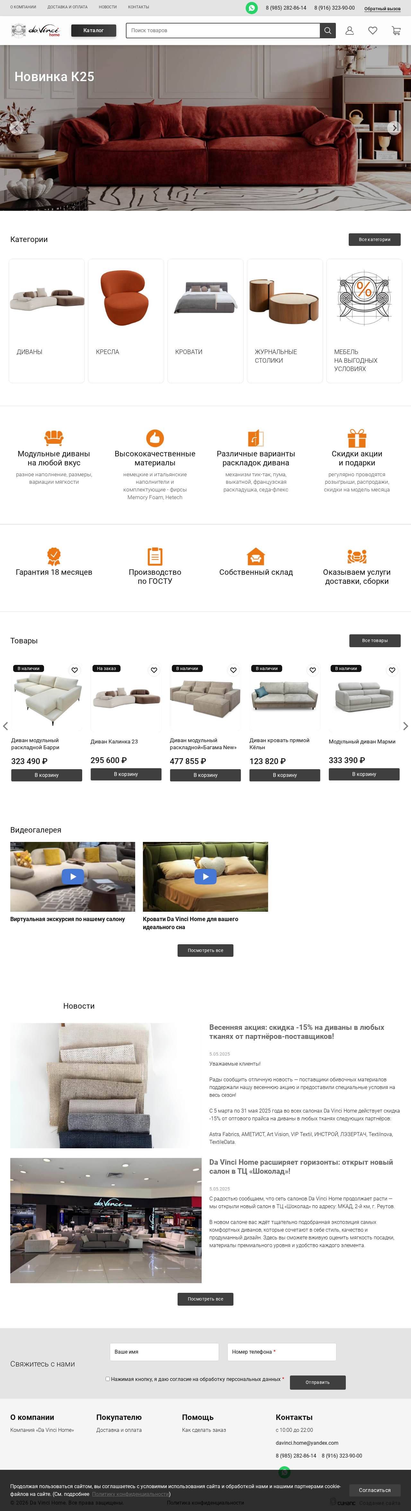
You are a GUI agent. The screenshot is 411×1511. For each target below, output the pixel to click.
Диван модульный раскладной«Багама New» (203, 744)
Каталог (93, 30)
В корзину (47, 775)
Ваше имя (126, 1352)
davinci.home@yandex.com (307, 1443)
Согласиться (375, 1490)
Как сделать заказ (204, 1430)
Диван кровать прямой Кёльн (279, 744)
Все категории (374, 239)
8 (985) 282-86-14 (286, 8)
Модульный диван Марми (362, 741)
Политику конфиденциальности (130, 1494)
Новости (108, 7)
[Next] (394, 128)
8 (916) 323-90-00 (334, 8)
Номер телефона (252, 1352)
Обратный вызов (382, 8)
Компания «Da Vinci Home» (42, 1430)
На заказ (106, 668)
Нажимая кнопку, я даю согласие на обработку (196, 1379)
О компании (23, 7)
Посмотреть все (205, 950)
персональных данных (253, 1379)
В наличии (28, 668)
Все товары (375, 640)
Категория (47, 299)
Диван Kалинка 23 (114, 741)
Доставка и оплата (68, 7)
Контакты (138, 7)
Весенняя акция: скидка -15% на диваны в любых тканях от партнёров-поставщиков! (296, 1032)
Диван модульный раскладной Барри (35, 744)
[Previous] (17, 128)
